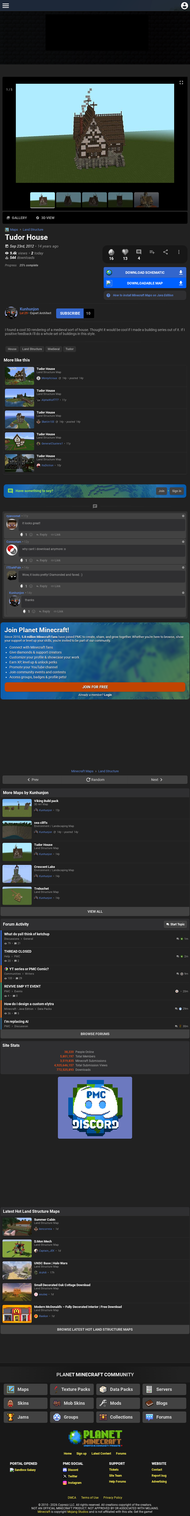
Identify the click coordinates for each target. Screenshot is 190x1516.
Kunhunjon (29, 309)
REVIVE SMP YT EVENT (22, 986)
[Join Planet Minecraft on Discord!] (95, 1137)
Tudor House (46, 369)
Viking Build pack (46, 801)
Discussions (11, 938)
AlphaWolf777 (50, 400)
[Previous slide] (12, 135)
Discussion (21, 1026)
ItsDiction (47, 465)
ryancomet (13, 516)
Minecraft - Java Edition (18, 1009)
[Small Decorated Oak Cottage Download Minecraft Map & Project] (17, 1292)
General (28, 938)
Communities (12, 973)
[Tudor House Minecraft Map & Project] (19, 376)
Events (18, 991)
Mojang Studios (77, 1512)
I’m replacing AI (16, 1021)
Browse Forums (95, 1034)
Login (108, 695)
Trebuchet (41, 888)
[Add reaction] (31, 534)
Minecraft (44, 1512)
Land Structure (33, 229)
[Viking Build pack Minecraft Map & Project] (17, 808)
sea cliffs (41, 823)
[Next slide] (177, 135)
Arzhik (43, 1272)
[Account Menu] (184, 5)
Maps (14, 229)
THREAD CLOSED (17, 951)
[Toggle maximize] (181, 82)
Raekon (43, 1316)
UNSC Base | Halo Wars (51, 1263)
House (12, 349)
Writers (29, 973)
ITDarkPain (13, 567)
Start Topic (177, 924)
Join (162, 491)
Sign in (176, 491)
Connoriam (13, 542)
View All (95, 911)
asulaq (43, 1294)
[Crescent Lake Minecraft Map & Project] (17, 874)
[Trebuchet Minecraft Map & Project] (17, 896)
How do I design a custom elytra (29, 1004)
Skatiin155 (48, 421)
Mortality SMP (177, 991)
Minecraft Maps (82, 771)
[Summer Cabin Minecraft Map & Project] (17, 1227)
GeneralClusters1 (52, 443)
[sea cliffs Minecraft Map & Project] (17, 830)
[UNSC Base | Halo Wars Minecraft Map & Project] (17, 1270)
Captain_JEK (46, 1250)
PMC (17, 956)
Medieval (54, 349)
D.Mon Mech (43, 1241)
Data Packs (45, 1009)
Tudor (69, 349)
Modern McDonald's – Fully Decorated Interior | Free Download (78, 1307)
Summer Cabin (44, 1219)
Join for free (95, 687)
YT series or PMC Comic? (29, 969)
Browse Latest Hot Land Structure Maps (95, 1329)
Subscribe (70, 313)
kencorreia (45, 1229)
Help (7, 956)
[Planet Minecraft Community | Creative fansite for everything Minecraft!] (95, 1438)
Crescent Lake (44, 867)
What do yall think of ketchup (26, 934)
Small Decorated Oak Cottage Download (62, 1285)
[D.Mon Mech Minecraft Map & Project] (17, 1249)
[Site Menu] (5, 5)
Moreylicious (49, 378)
